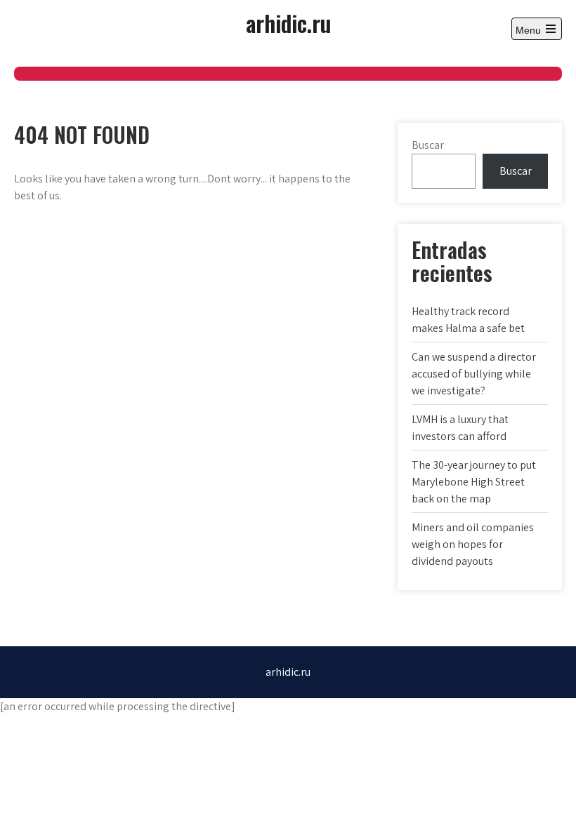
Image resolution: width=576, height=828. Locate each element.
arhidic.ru (288, 22)
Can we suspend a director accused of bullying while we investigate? (474, 373)
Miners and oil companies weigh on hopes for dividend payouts (473, 544)
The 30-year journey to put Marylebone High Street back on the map (474, 482)
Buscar (428, 145)
